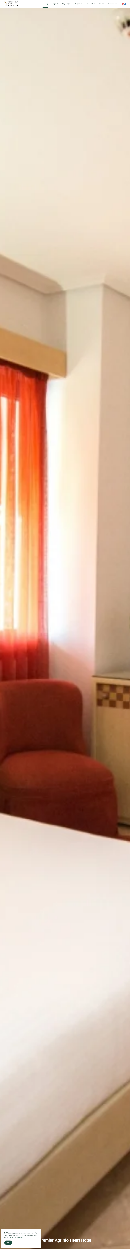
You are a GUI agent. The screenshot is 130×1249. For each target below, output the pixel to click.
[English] (123, 4)
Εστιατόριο (78, 4)
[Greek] (125, 4)
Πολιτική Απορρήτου (15, 1237)
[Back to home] (11, 4)
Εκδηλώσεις (90, 4)
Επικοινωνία (113, 4)
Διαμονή (54, 4)
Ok (8, 1242)
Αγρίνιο (102, 4)
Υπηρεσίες (66, 4)
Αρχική (45, 4)
